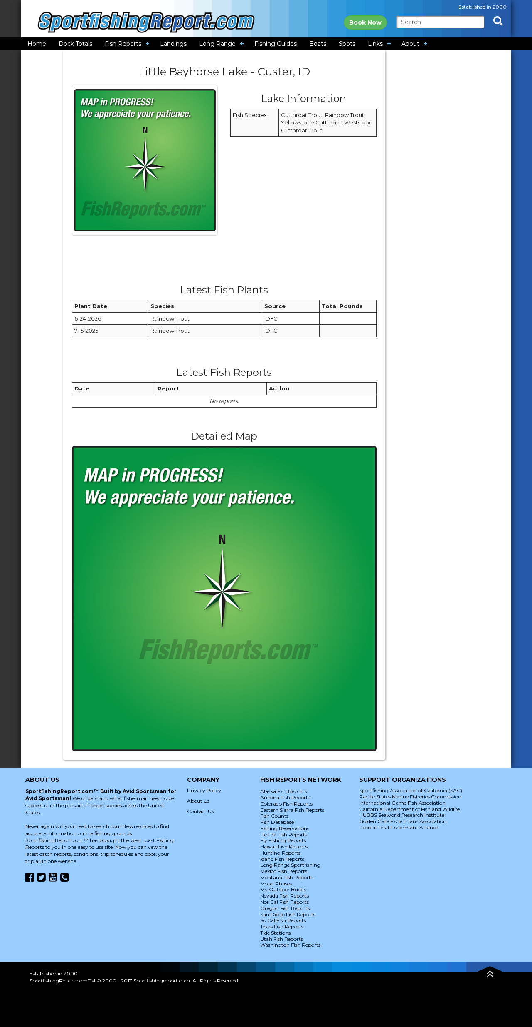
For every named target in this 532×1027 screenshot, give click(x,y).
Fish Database (277, 822)
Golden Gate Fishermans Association (402, 821)
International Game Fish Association (402, 803)
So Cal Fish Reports (283, 920)
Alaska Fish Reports (283, 791)
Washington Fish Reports (290, 945)
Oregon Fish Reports (285, 908)
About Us (198, 801)
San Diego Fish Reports (287, 914)
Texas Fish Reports (281, 926)
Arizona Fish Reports (285, 797)
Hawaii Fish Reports (284, 846)
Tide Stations (275, 933)
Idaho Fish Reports (282, 859)
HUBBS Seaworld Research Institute (401, 815)
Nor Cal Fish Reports (284, 902)
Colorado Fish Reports (286, 804)
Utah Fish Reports (281, 939)
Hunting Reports (280, 853)
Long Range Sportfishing (290, 865)
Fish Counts (274, 816)
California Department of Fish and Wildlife (409, 809)
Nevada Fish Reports (284, 896)
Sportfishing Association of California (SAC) (410, 790)
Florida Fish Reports (283, 834)
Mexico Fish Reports (283, 871)
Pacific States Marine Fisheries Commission (410, 796)
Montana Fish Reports (286, 877)
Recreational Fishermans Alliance (398, 827)
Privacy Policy (204, 790)
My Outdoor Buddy (283, 889)
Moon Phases (276, 883)
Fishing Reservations (284, 828)
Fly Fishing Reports (283, 840)
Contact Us (200, 811)
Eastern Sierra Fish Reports (292, 810)
